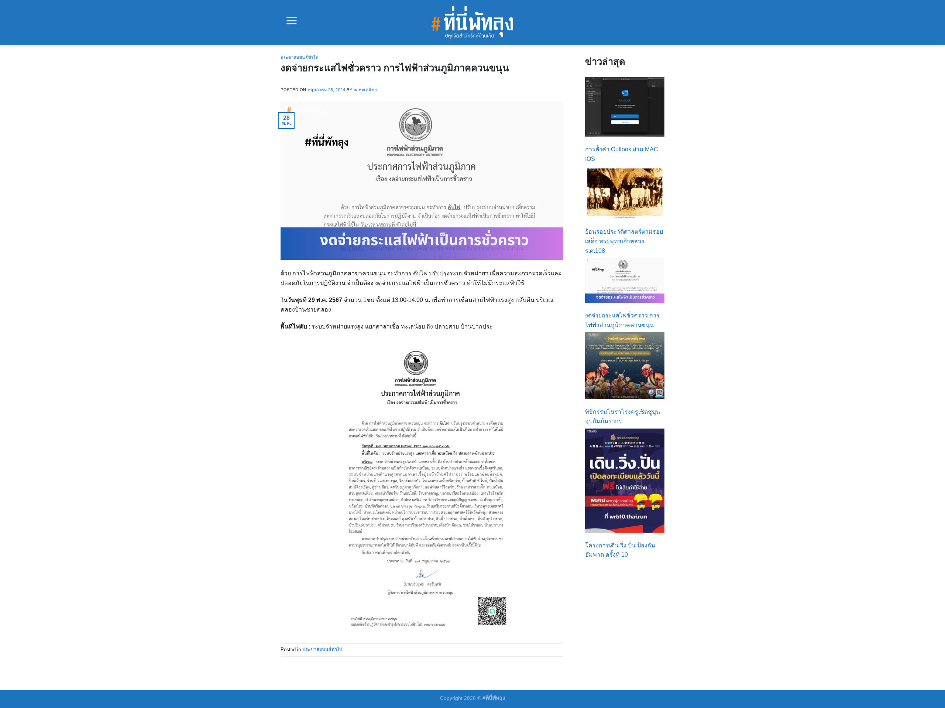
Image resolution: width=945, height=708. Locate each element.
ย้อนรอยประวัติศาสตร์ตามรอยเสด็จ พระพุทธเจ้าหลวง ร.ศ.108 (624, 241)
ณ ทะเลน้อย (365, 89)
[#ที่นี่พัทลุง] (473, 22)
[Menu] (292, 20)
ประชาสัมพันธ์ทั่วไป (300, 57)
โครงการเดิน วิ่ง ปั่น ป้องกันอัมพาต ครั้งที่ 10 (620, 550)
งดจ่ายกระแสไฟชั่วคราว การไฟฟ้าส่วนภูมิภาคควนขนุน (395, 68)
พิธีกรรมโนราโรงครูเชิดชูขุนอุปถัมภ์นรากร (622, 417)
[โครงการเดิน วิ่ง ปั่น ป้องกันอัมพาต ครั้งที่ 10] (624, 481)
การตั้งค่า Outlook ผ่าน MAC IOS (621, 154)
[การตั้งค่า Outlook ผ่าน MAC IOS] (624, 107)
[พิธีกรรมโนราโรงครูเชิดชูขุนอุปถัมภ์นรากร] (624, 365)
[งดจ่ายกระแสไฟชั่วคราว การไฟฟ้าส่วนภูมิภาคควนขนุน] (624, 280)
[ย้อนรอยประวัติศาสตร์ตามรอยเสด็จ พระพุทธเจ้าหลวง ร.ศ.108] (624, 192)
